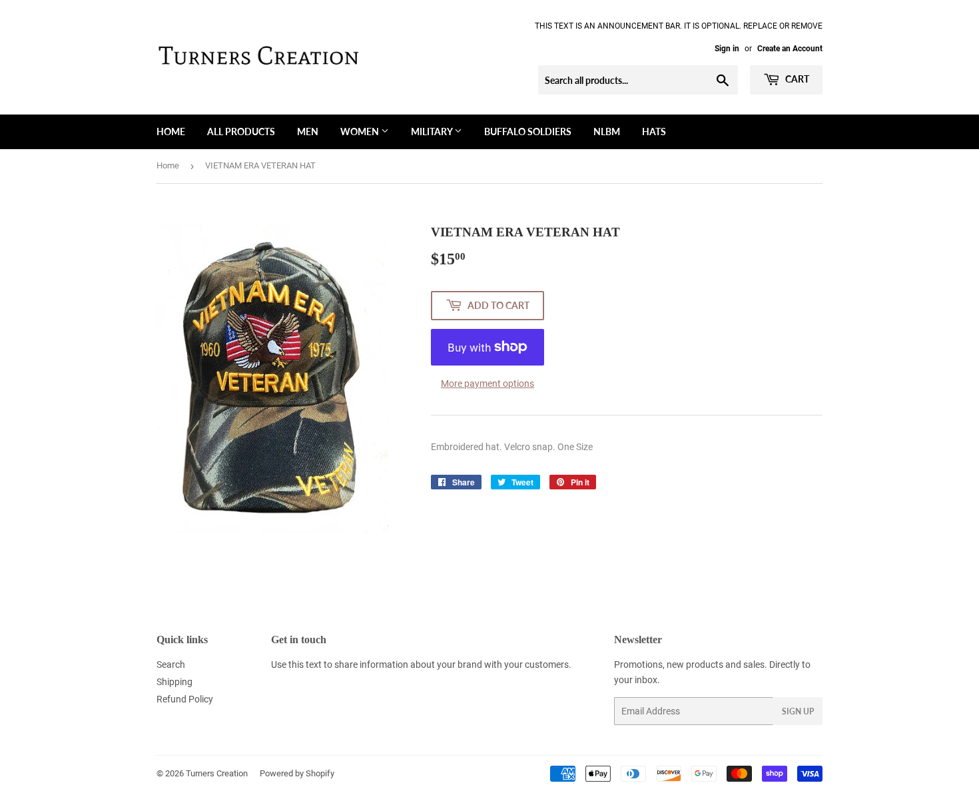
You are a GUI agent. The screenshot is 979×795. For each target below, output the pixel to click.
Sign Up (798, 711)
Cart (796, 79)
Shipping (174, 681)
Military (432, 131)
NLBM (606, 131)
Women (360, 131)
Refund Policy (185, 699)
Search (171, 664)
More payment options (487, 383)
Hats (654, 131)
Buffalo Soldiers (527, 131)
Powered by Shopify (297, 773)
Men (307, 131)
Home (171, 131)
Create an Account (789, 48)
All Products (241, 131)
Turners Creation (217, 773)
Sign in (727, 48)
